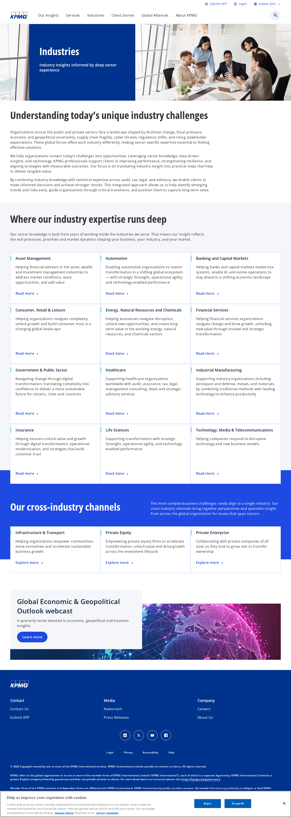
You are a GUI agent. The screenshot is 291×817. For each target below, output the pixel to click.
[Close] (284, 803)
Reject (207, 803)
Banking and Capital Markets (222, 258)
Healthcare (116, 370)
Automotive (116, 258)
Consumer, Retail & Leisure (40, 310)
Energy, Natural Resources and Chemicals (144, 310)
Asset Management (33, 258)
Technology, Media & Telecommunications (234, 430)
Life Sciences (117, 430)
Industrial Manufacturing (219, 370)
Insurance (25, 430)
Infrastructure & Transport (40, 532)
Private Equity (118, 532)
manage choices (64, 812)
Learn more (32, 637)
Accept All (238, 803)
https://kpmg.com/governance (200, 779)
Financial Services (212, 310)
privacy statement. (108, 812)
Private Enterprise (212, 532)
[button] (19, 717)
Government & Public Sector (41, 370)
